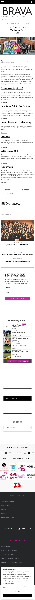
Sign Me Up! (17, 298)
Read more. (4, 102)
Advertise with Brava (7, 517)
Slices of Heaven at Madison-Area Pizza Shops (17, 253)
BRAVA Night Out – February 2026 (11, 562)
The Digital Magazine (7, 501)
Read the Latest (5, 505)
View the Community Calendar (10, 558)
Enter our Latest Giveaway (9, 550)
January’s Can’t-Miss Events (17, 245)
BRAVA (16, 204)
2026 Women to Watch (8, 554)
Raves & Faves (5, 546)
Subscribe (4, 509)
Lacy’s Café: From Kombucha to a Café (17, 260)
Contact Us (4, 513)
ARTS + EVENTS (11, 24)
